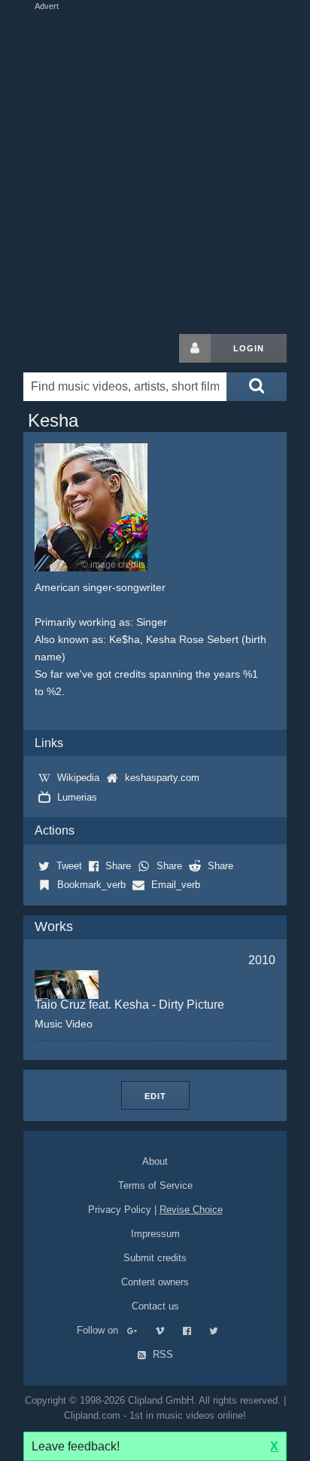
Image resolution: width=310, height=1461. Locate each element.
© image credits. (114, 564)
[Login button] (195, 348)
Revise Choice (191, 1209)
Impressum (155, 1233)
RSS (161, 1354)
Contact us (155, 1306)
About (155, 1161)
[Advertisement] (155, 169)
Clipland (102, 348)
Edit (155, 1096)
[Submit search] (256, 386)
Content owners (155, 1282)
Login (248, 348)
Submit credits (155, 1257)
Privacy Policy (119, 1209)
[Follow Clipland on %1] (139, 1330)
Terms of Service (155, 1185)
